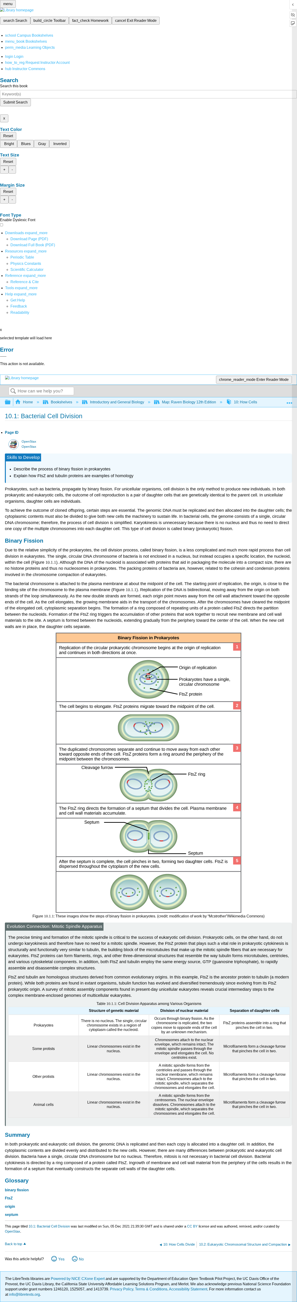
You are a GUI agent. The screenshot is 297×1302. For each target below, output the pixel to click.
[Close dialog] (3, 356)
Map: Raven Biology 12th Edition (189, 402)
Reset (8, 136)
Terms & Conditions (151, 1289)
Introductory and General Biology (117, 402)
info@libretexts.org (24, 1294)
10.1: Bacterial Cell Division (49, 1226)
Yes (61, 1259)
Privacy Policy (121, 1289)
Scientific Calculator (26, 270)
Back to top (13, 1244)
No (81, 1259)
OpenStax (29, 441)
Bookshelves (61, 402)
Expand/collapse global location (289, 400)
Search (13, 391)
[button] (18, 306)
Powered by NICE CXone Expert (78, 1279)
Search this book (14, 86)
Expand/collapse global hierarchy (10, 402)
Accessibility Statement (188, 1289)
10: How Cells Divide (251, 402)
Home (28, 402)
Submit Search (15, 102)
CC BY (193, 1226)
